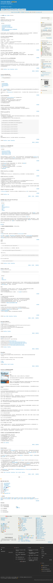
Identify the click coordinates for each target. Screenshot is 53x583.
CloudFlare (9, 578)
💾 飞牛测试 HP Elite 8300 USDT (41, 534)
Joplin (22, 529)
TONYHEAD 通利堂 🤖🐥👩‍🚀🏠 (9, 2)
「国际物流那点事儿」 (6, 484)
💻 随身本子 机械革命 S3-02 (40, 528)
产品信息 (22, 12)
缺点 (2, 278)
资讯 (4, 442)
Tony (2, 75)
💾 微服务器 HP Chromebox (40, 533)
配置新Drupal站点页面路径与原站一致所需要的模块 (9, 29)
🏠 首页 (2, 9)
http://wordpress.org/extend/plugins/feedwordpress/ (17, 341)
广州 (24, 497)
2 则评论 (33, 317)
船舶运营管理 (3, 551)
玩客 (42, 557)
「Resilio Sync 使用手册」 (7, 486)
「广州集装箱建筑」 (6, 485)
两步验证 (4, 168)
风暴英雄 (4, 487)
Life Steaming (13, 450)
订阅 (41, 92)
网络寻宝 (3, 525)
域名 (1, 499)
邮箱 (22, 540)
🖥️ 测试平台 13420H (39, 522)
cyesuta (34, 452)
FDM (22, 523)
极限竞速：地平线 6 (48, 28)
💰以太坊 (32, 535)
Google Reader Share (22, 469)
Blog (8, 194)
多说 (6, 284)
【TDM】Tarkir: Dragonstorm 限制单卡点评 (20, 550)
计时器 (28, 536)
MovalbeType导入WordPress (6, 26)
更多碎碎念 (50, 37)
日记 (1, 497)
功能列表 (24, 163)
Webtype (4, 165)
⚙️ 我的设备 (11, 9)
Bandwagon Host (14, 578)
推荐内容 (6, 311)
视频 (14, 498)
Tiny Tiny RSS (24, 528)
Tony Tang (5, 523)
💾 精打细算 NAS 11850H (39, 531)
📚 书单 (16, 9)
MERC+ (24, 540)
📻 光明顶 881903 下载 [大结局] (46, 63)
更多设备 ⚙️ (50, 541)
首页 (1, 15)
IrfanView (24, 527)
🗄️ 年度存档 (4, 15)
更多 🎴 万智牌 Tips (23, 561)
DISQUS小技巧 (4, 279)
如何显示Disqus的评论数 (4, 310)
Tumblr (6, 455)
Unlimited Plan (10, 92)
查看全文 (33, 142)
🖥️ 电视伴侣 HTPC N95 (39, 526)
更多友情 (50, 559)
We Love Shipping (7, 498)
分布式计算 (2, 524)
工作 (19, 540)
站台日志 (16, 69)
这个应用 (3, 456)
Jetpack (5, 163)
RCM (26, 540)
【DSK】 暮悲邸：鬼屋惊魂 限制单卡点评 (20, 555)
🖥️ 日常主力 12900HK (39, 519)
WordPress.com (35, 156)
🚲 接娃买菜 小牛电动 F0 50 (40, 535)
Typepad (5, 89)
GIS (27, 498)
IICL (1, 526)
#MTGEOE (27, 12)
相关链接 (3, 210)
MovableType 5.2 (12, 235)
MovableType (12, 69)
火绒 (22, 524)
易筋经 (28, 537)
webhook (6, 167)
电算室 (7, 316)
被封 (31, 455)
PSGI (27, 216)
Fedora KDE (30, 517)
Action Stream (8, 472)
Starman (2, 233)
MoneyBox (9, 331)
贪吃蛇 (34, 212)
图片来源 (2, 224)
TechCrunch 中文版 (4, 191)
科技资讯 (2, 362)
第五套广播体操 (23, 537)
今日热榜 (25, 535)
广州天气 (21, 539)
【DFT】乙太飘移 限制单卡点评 (20, 552)
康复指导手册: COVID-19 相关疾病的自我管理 (33, 550)
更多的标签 (37, 500)
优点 (2, 277)
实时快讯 (21, 535)
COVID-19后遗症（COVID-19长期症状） (33, 555)
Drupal (9, 69)
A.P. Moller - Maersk (7, 527)
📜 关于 (19, 9)
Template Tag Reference (10, 97)
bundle (14, 157)
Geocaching (20, 497)
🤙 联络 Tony (24, 9)
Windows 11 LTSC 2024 (24, 517)
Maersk (5, 497)
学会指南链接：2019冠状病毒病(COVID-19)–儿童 (33, 560)
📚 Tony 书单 (11, 552)
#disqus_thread (9, 309)
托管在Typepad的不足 (5, 85)
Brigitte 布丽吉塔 (8, 6)
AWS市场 (2, 237)
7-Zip (22, 526)
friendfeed (29, 452)
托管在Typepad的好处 (5, 84)
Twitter (14, 469)
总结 (2, 86)
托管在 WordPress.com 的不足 (6, 153)
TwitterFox (28, 463)
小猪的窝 (42, 555)
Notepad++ (24, 522)
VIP (27, 191)
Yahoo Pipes (19, 308)
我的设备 (7, 489)
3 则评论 (33, 265)
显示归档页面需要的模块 (5, 30)
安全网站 (20, 291)
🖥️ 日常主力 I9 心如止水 (39, 520)
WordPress (5, 69)
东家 (8, 90)
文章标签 (8, 15)
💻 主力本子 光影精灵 (39, 527)
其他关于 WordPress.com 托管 (6, 154)
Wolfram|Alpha (23, 536)
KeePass (24, 530)
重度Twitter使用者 (15, 462)
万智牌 (33, 497)
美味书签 (16, 469)
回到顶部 (37, 49)
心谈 (4, 492)
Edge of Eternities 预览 (15, 12)
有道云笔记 (25, 529)
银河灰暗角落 (45, 29)
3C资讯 (2, 361)
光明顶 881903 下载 (7, 493)
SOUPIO (21, 455)
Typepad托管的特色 (5, 83)
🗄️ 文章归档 (6, 9)
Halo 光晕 (4, 488)
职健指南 (32, 537)
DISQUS (3, 284)
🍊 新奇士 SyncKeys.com (45, 565)
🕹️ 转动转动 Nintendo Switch (40, 538)
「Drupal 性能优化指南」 (7, 483)
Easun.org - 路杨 (43, 553)
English (2, 498)
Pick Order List (38, 12)
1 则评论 (33, 196)
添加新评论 (37, 142)
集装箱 (25, 498)
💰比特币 (29, 535)
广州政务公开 (27, 539)
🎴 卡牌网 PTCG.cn (44, 567)
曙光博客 (42, 551)
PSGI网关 (7, 235)
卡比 (47, 42)
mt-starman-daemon (21, 233)
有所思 (42, 549)
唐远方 (2, 523)
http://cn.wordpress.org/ (12, 340)
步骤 (2, 205)
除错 (2, 209)
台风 (29, 540)
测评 (29, 219)
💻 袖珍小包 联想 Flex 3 (39, 529)
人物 (11, 498)
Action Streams (29, 469)
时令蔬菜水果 (21, 538)
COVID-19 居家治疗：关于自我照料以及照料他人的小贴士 (33, 553)
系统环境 (3, 204)
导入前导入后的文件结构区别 (6, 25)
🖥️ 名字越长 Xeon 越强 (39, 521)
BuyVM (9, 364)
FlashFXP (24, 521)
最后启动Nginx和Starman (5, 206)
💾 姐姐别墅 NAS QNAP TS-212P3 (41, 532)
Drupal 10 (5, 578)
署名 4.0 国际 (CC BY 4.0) (25, 577)
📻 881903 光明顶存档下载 (45, 569)
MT (35, 455)
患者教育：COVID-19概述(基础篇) (33, 557)
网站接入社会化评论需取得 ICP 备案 (12, 302)
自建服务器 (31, 498)
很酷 (24, 466)
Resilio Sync (23, 525)
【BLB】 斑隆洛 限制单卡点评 (19, 557)
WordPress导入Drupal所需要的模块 (7, 27)
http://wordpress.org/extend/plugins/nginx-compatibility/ (18, 342)
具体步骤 (3, 28)
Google (18, 498)
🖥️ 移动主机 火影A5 (39, 525)
